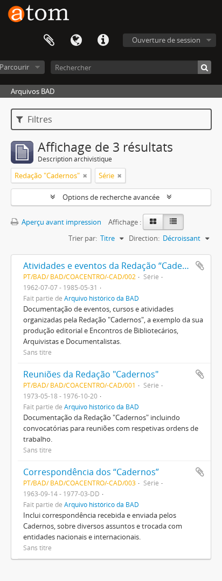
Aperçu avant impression (60, 222)
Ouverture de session (166, 40)
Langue (76, 40)
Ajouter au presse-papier (200, 265)
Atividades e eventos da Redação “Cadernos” (113, 266)
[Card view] (153, 222)
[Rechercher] (204, 67)
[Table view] (173, 222)
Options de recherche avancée (111, 197)
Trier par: (82, 238)
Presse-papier (49, 40)
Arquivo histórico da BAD (101, 298)
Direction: (144, 238)
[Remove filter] (85, 175)
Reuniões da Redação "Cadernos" (90, 374)
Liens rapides (102, 40)
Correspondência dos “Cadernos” (91, 472)
